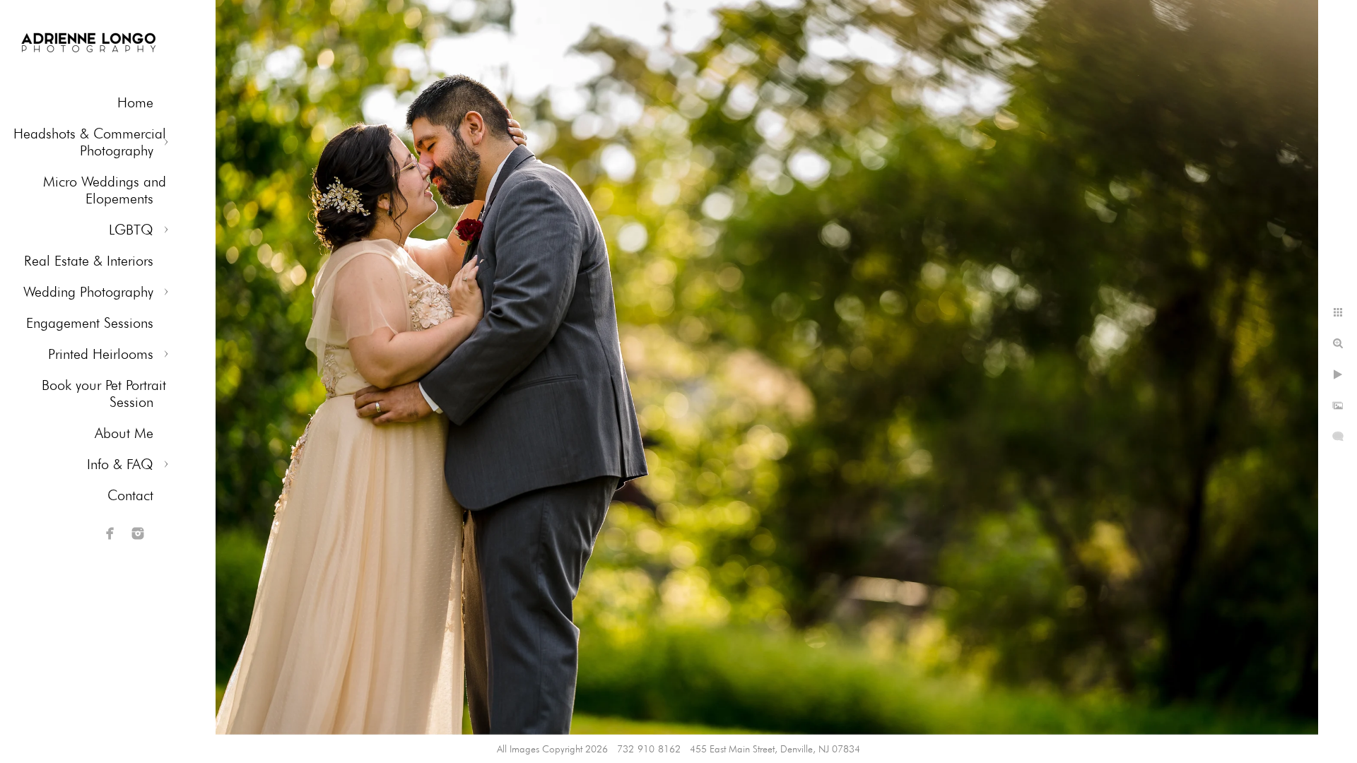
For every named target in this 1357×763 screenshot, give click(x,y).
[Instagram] (138, 533)
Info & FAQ (120, 464)
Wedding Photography (88, 291)
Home (135, 102)
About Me (124, 433)
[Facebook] (110, 533)
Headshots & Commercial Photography (89, 142)
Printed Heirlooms (100, 353)
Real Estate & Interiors (88, 260)
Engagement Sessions (89, 322)
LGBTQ (131, 229)
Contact (130, 495)
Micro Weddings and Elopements (104, 190)
